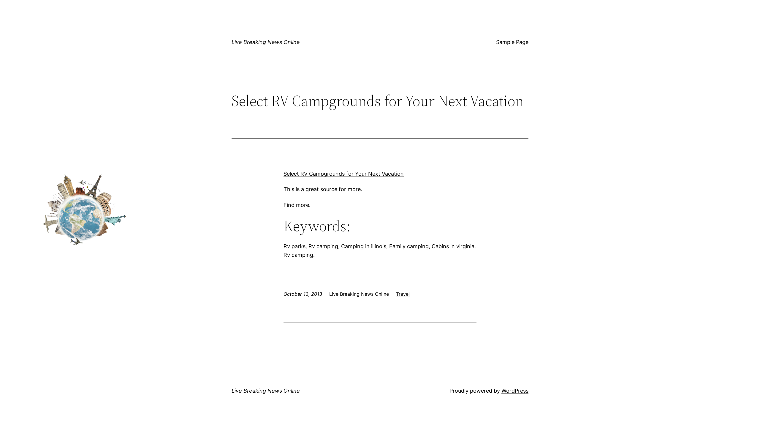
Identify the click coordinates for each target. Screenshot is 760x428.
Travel (403, 294)
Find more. (297, 205)
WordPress (514, 391)
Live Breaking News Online (266, 42)
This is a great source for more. (323, 189)
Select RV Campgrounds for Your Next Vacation (344, 174)
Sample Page (512, 42)
